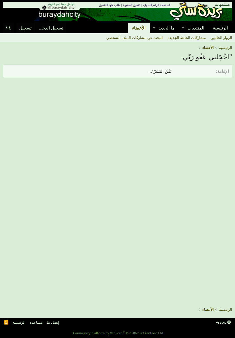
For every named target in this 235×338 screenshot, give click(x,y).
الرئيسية (220, 28)
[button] (183, 28)
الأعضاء (139, 28)
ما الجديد (166, 28)
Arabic (221, 322)
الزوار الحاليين (221, 37)
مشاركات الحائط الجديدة (186, 37)
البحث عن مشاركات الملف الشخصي (134, 37)
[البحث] (8, 28)
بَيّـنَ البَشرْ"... (160, 71)
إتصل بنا (53, 322)
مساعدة (36, 322)
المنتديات (195, 28)
